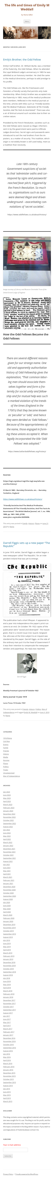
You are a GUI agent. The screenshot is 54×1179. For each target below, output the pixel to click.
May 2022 (7, 836)
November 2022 (9, 817)
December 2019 (9, 924)
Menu (27, 21)
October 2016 (8, 1044)
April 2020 (7, 912)
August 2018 (8, 975)
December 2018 (9, 962)
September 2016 (9, 1047)
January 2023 (8, 811)
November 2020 (9, 890)
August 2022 (8, 826)
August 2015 (8, 1085)
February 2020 (8, 918)
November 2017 (9, 1003)
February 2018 (8, 994)
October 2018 (8, 969)
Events (5, 744)
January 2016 (8, 1070)
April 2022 (7, 839)
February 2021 (8, 880)
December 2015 (9, 1073)
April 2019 (7, 950)
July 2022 (6, 830)
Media (5, 757)
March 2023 (7, 804)
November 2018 (9, 965)
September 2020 (9, 896)
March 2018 (7, 991)
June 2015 (7, 1092)
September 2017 (9, 1010)
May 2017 (7, 1022)
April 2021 (7, 874)
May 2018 (7, 984)
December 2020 (9, 886)
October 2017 (8, 1006)
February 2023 (8, 807)
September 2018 (9, 972)
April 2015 (7, 1098)
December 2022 (9, 814)
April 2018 (7, 987)
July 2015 (6, 1089)
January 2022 (8, 845)
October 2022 (8, 820)
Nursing (6, 760)
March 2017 (7, 1029)
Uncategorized (8, 773)
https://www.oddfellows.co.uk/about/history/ (22, 499)
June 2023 (7, 795)
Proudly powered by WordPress (26, 1174)
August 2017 (8, 1013)
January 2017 (8, 1035)
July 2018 (6, 978)
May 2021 (7, 871)
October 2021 (8, 855)
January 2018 (8, 997)
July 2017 (6, 1016)
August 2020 (8, 899)
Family (25, 523)
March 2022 (7, 842)
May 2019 (7, 946)
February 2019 (8, 956)
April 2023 (7, 801)
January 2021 (8, 883)
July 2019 (6, 940)
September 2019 (9, 934)
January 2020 (8, 921)
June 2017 (7, 1019)
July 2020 (6, 902)
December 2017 (9, 1000)
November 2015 (9, 1076)
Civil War (6, 741)
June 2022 (7, 833)
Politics (38, 709)
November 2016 (9, 1041)
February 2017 (8, 1032)
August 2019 (8, 937)
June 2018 (7, 981)
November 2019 (9, 927)
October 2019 (8, 931)
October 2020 (8, 893)
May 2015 (7, 1095)
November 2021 (9, 852)
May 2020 (7, 909)
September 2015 (9, 1082)
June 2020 (7, 905)
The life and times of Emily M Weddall (27, 7)
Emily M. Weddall (30, 712)
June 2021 (7, 867)
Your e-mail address (12, 1145)
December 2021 (9, 849)
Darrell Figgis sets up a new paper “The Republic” (26, 544)
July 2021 (6, 864)
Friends (25, 709)
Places (37, 523)
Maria (12, 526)
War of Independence (11, 776)
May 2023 (7, 798)
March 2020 (7, 915)
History (31, 523)
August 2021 (8, 861)
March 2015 (7, 1101)
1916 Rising (7, 738)
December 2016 (9, 1038)
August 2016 (8, 1051)
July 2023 (6, 792)
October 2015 (8, 1079)
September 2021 (9, 858)
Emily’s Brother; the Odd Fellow (22, 59)
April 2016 (7, 1060)
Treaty (5, 770)
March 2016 (7, 1063)
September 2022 (9, 823)
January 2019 (8, 959)
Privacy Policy (8, 1174)
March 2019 (7, 953)
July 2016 (6, 1054)
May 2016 (7, 1057)
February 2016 (8, 1066)
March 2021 (7, 877)
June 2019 (7, 943)
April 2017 (7, 1025)
